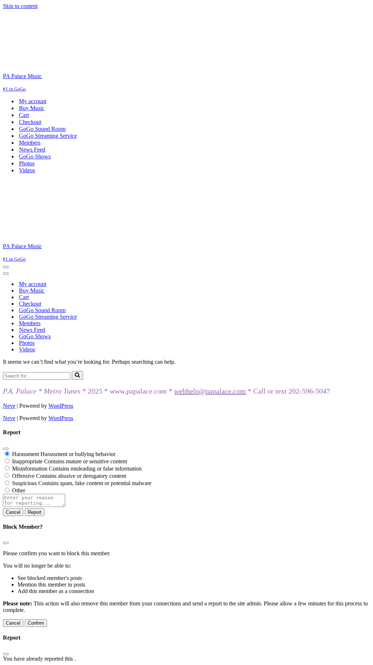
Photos (27, 163)
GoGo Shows (35, 156)
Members (29, 143)
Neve (9, 406)
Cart (24, 115)
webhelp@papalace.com (210, 391)
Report (35, 512)
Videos (27, 170)
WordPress (60, 406)
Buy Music (31, 108)
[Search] (77, 375)
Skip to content (20, 6)
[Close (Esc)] (6, 449)
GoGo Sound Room (42, 129)
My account (32, 101)
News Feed (32, 149)
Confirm (36, 623)
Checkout (30, 122)
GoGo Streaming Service (48, 136)
